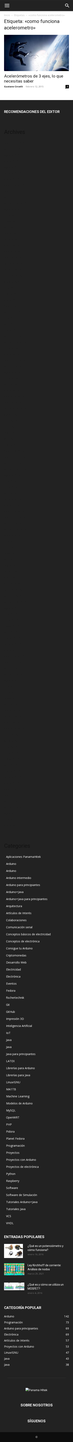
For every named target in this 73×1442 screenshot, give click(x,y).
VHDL (10, 1223)
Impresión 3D (15, 1019)
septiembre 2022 (15, 264)
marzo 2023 (12, 233)
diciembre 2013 (14, 656)
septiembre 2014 (15, 602)
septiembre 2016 (15, 469)
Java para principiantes (20, 1054)
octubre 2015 (12, 523)
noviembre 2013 (14, 662)
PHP (9, 1124)
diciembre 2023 (14, 185)
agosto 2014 (12, 608)
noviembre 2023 (14, 191)
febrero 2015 (12, 572)
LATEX (10, 1061)
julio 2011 (10, 819)
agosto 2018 (12, 372)
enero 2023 (11, 245)
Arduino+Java (15, 892)
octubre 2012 (12, 735)
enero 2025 (11, 161)
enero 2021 (11, 300)
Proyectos (12, 1153)
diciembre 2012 (14, 729)
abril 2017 (10, 439)
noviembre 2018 (14, 360)
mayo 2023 (11, 221)
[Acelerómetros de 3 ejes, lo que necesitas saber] (36, 53)
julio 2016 (10, 481)
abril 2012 (10, 765)
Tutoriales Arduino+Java (22, 1202)
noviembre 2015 (14, 517)
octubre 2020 (12, 312)
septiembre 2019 (15, 342)
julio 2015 (10, 541)
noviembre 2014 (14, 590)
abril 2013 (10, 704)
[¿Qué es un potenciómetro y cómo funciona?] (13, 1251)
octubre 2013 (12, 668)
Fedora (10, 990)
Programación (15, 1145)
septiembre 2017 (15, 408)
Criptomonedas (16, 955)
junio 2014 (11, 620)
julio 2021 (10, 288)
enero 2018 (11, 390)
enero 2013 (11, 723)
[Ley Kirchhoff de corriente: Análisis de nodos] (14, 1269)
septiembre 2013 (15, 674)
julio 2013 (10, 686)
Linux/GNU (13, 1082)
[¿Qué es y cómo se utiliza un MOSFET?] (14, 1286)
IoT (8, 1033)
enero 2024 (11, 179)
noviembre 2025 (14, 143)
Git (8, 1005)
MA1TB (11, 1089)
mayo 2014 (11, 626)
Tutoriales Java (16, 1209)
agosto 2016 (12, 475)
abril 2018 (10, 384)
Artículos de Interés (18, 913)
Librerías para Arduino (20, 1068)
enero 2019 (11, 354)
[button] (6, 5)
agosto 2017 (12, 415)
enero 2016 (11, 505)
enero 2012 (11, 783)
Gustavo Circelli (13, 86)
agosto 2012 (12, 741)
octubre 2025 (12, 149)
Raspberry (12, 1181)
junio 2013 (11, 692)
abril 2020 (10, 324)
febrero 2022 (12, 270)
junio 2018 (11, 378)
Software (12, 1188)
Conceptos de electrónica (23, 941)
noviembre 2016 (14, 457)
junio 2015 (11, 547)
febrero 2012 (12, 777)
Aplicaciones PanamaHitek (23, 857)
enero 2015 (11, 578)
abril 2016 (10, 493)
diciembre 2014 (14, 584)
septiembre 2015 (15, 529)
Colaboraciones (16, 920)
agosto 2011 (12, 813)
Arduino (11, 864)
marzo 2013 (12, 710)
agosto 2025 (12, 155)
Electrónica (13, 976)
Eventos (11, 983)
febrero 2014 (12, 644)
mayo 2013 (11, 698)
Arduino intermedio (18, 878)
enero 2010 (11, 825)
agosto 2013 (12, 680)
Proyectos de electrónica (22, 1167)
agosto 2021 (12, 282)
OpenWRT (12, 1117)
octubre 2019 (12, 336)
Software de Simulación (21, 1195)
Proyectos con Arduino (21, 1160)
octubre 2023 (12, 197)
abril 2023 (10, 227)
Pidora (10, 1131)
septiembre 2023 (15, 203)
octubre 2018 (12, 366)
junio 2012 (11, 753)
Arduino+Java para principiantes (26, 899)
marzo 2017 (12, 445)
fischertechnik (15, 998)
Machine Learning (17, 1096)
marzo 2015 (12, 565)
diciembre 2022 (14, 251)
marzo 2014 (12, 638)
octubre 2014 (12, 596)
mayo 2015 (11, 553)
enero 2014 (11, 650)
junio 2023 (11, 215)
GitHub (10, 1012)
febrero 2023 (12, 239)
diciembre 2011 (14, 789)
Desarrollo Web (16, 962)
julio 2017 (10, 421)
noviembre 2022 (14, 257)
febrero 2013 (12, 716)
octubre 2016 (12, 463)
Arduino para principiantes (23, 885)
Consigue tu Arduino (19, 948)
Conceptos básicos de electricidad (28, 934)
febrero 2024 (12, 173)
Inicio (7, 15)
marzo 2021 (12, 294)
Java (9, 1040)
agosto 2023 (12, 209)
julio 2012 (10, 747)
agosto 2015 (12, 535)
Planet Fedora (15, 1138)
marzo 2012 (12, 771)
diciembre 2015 (14, 511)
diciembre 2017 (14, 396)
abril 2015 (10, 559)
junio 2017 (11, 427)
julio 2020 (10, 318)
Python (10, 1174)
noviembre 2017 (14, 402)
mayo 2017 (11, 433)
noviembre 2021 (14, 276)
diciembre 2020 (14, 306)
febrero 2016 (12, 499)
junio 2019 (11, 348)
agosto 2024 (12, 167)
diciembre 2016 (14, 451)
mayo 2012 (11, 759)
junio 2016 (11, 487)
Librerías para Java (18, 1075)
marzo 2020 (12, 330)
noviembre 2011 (14, 795)
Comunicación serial (19, 927)
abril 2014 (10, 632)
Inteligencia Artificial (19, 1026)
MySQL (11, 1110)
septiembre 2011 (15, 807)
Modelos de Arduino (19, 1103)
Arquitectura (14, 906)
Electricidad (13, 969)
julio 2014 (10, 614)
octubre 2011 (12, 801)
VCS (8, 1216)
